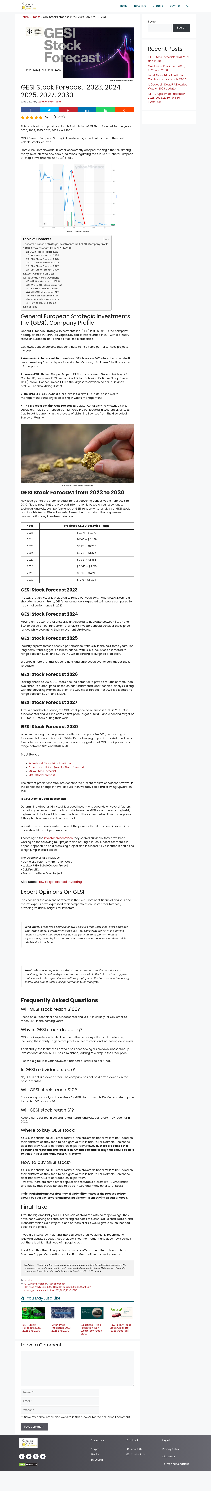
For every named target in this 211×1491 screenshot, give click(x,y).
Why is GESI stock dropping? (46, 285)
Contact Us (138, 1454)
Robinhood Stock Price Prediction (50, 763)
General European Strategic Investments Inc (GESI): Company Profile (66, 244)
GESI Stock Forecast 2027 (44, 266)
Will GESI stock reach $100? (45, 281)
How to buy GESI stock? (43, 303)
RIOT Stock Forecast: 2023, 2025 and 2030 (31, 1328)
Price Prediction (38, 1283)
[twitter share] (49, 109)
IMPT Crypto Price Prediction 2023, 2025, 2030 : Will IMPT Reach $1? (166, 98)
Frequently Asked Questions (42, 277)
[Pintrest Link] (36, 1456)
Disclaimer (168, 1456)
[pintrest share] (68, 109)
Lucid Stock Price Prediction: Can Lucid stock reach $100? (91, 1329)
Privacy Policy (170, 1449)
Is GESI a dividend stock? (44, 288)
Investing (140, 6)
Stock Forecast (57, 1283)
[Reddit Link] (43, 1456)
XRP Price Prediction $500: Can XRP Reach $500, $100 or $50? (57, 1287)
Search (152, 21)
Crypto (175, 6)
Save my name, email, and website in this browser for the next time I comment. (77, 1417)
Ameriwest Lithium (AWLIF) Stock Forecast (56, 767)
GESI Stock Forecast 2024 (44, 255)
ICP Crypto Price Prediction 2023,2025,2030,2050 (50, 1290)
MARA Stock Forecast (42, 771)
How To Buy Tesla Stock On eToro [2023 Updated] (120, 1328)
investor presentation (58, 838)
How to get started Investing (60, 882)
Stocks (158, 6)
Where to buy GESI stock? (45, 299)
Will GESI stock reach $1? (44, 295)
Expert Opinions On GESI (39, 273)
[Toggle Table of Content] (104, 239)
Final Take (31, 306)
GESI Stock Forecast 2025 (44, 259)
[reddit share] (124, 109)
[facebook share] (30, 109)
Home (123, 6)
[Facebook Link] (22, 1456)
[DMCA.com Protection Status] (28, 1464)
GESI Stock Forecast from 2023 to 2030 (48, 248)
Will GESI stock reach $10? (45, 292)
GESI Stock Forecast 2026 (45, 262)
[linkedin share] (87, 109)
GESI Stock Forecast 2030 (44, 269)
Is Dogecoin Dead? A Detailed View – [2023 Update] (168, 86)
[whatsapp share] (105, 109)
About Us (136, 1449)
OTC (26, 1283)
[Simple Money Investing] (28, 6)
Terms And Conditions (175, 1464)
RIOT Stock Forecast (42, 775)
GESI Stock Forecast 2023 (44, 251)
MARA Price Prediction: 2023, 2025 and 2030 (61, 1328)
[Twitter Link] (29, 1456)
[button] (187, 6)
